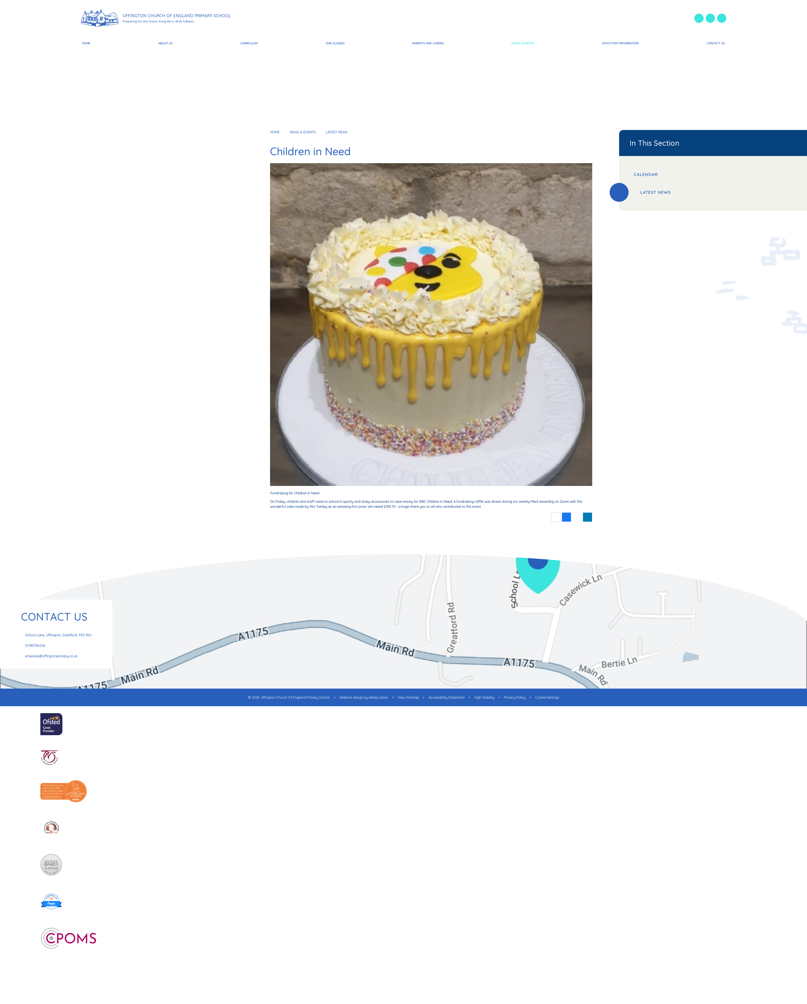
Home (275, 132)
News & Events (303, 132)
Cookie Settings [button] (547, 697)
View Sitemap (408, 697)
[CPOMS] (403, 938)
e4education (378, 697)
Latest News (336, 132)
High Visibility (484, 697)
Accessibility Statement (447, 697)
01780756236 (35, 645)
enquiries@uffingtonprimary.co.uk (51, 656)
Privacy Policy (514, 697)
